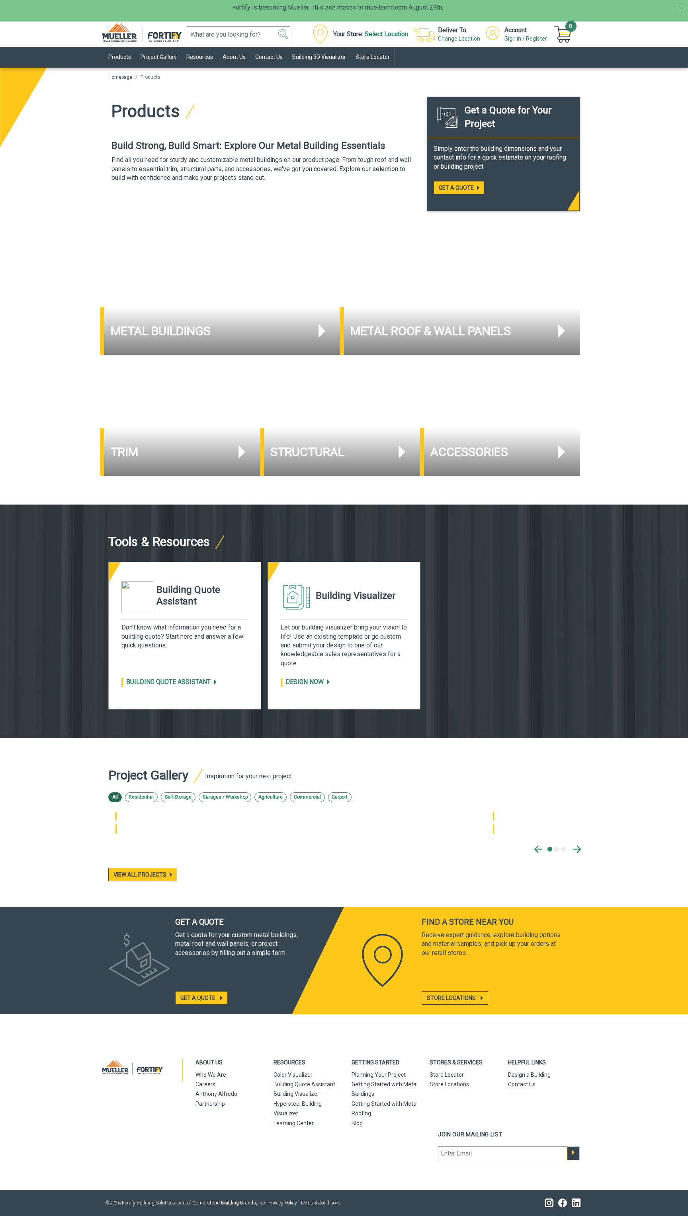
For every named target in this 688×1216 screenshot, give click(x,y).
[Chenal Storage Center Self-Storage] (116, 816)
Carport (340, 797)
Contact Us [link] (269, 57)
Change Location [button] (459, 38)
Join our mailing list (470, 1134)
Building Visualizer (296, 1094)
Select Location (386, 34)
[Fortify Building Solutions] (146, 32)
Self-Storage (178, 797)
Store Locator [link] (373, 57)
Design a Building (529, 1075)
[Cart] (564, 34)
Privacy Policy (282, 1203)
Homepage (120, 77)
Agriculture (270, 797)
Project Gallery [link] (159, 57)
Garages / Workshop (225, 797)
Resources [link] (199, 57)
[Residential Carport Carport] (493, 828)
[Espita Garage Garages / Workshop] (116, 828)
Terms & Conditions (320, 1203)
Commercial (307, 797)
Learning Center (294, 1123)
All (115, 797)
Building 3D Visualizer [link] (319, 57)
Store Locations (449, 1084)
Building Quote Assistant (168, 682)
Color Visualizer (293, 1075)
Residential (141, 797)
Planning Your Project (379, 1075)
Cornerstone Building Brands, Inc (228, 1203)
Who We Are (210, 1075)
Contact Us (522, 1084)
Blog (357, 1123)
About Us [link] (234, 57)
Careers (205, 1084)
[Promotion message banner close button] (681, 8)
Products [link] (119, 57)
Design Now (304, 682)
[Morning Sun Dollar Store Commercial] (493, 816)
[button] (283, 34)
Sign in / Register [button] (525, 38)
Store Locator (447, 1075)
